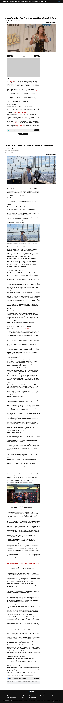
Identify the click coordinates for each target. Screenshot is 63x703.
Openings (22, 693)
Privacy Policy (22, 695)
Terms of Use (32, 695)
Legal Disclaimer (53, 695)
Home (8, 685)
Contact (31, 693)
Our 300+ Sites (43, 693)
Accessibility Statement (11, 697)
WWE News (12, 1)
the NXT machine (28, 328)
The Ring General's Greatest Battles (31, 1)
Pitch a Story (9, 695)
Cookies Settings (32, 697)
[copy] (13, 22)
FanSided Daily (53, 693)
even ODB (17, 122)
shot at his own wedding (19, 125)
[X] (54, 1)
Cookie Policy (42, 695)
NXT (11, 685)
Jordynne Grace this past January (20, 112)
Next (37, 56)
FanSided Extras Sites (42, 1)
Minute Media (7, 700)
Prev (10, 56)
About (22, 1)
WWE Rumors (17, 1)
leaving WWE (11, 81)
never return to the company (27, 100)
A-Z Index (22, 697)
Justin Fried (8, 152)
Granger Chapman (10, 20)
